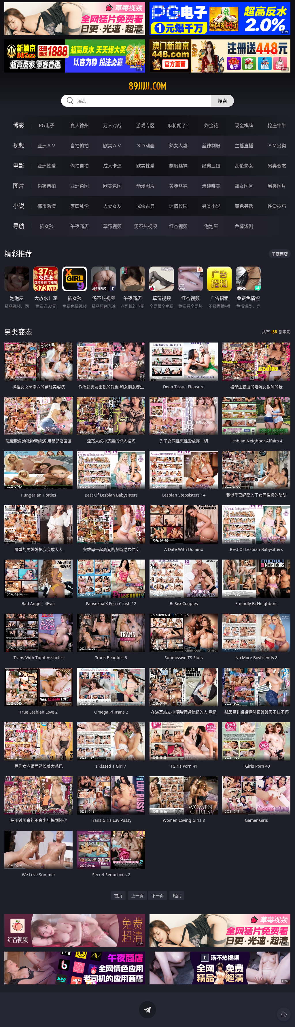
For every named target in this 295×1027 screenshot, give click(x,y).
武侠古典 (145, 206)
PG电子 (46, 125)
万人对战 (112, 125)
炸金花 (211, 125)
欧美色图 (112, 186)
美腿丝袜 (178, 186)
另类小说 (211, 206)
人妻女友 (112, 206)
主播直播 (244, 145)
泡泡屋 (211, 226)
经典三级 (211, 166)
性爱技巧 (277, 206)
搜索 (222, 101)
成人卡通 (112, 166)
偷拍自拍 (79, 166)
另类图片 (277, 186)
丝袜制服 (211, 145)
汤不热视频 (145, 226)
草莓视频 (112, 226)
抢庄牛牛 (277, 125)
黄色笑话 (244, 206)
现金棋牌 (244, 125)
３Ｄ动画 (145, 145)
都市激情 (46, 206)
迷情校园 (178, 206)
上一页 (137, 895)
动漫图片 (145, 186)
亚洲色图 (79, 186)
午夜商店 (79, 226)
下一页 (158, 895)
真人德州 (79, 125)
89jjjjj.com (147, 86)
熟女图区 (244, 186)
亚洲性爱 (46, 166)
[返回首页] (284, 1014)
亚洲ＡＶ (46, 145)
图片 (18, 186)
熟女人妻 (178, 145)
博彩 (18, 125)
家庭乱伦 (79, 206)
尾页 (177, 895)
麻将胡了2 (178, 125)
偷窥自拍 (46, 186)
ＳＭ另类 (277, 145)
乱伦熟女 (244, 166)
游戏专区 (145, 125)
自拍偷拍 (79, 145)
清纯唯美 (211, 186)
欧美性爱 (145, 166)
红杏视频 (178, 226)
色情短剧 (244, 226)
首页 (118, 895)
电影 (18, 166)
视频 (18, 145)
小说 (18, 206)
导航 (18, 226)
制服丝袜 (178, 166)
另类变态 (277, 166)
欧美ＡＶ (112, 145)
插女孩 (47, 226)
